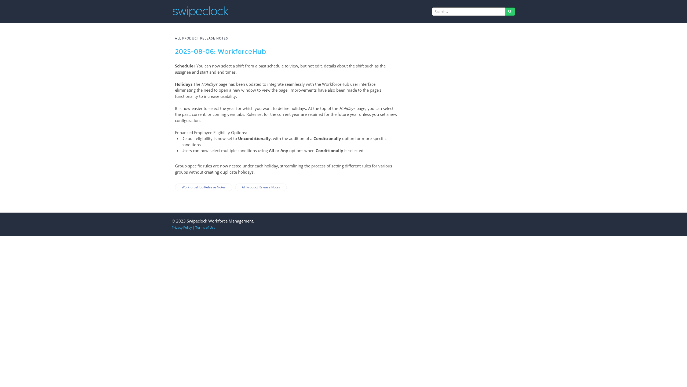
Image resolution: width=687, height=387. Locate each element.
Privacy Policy (182, 227)
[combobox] (468, 12)
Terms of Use (205, 227)
